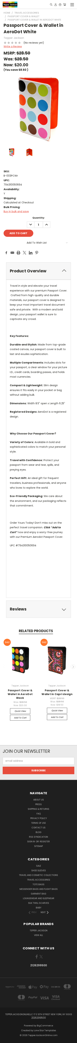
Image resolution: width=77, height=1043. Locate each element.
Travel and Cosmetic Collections (38, 875)
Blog (38, 832)
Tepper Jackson (38, 930)
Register (45, 841)
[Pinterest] (36, 252)
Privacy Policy (38, 818)
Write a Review (13, 46)
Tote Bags (38, 884)
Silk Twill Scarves (38, 902)
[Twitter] (24, 252)
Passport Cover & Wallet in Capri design (57, 692)
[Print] (18, 252)
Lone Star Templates (45, 1030)
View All (38, 935)
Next (73, 666)
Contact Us (38, 827)
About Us (38, 799)
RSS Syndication (38, 836)
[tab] (38, 271)
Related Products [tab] (36, 631)
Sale (38, 865)
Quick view (20, 711)
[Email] (12, 252)
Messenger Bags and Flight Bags (39, 889)
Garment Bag (38, 893)
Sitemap (38, 846)
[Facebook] (6, 252)
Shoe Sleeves (38, 870)
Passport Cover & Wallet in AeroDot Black (20, 694)
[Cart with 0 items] (64, 4)
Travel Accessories (38, 879)
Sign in (31, 841)
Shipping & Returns (38, 808)
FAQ (39, 813)
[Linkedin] (30, 252)
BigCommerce (45, 1025)
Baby (38, 907)
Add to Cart (20, 717)
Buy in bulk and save (16, 211)
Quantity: (38, 217)
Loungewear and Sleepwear (38, 898)
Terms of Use (38, 822)
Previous (4, 666)
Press (38, 804)
